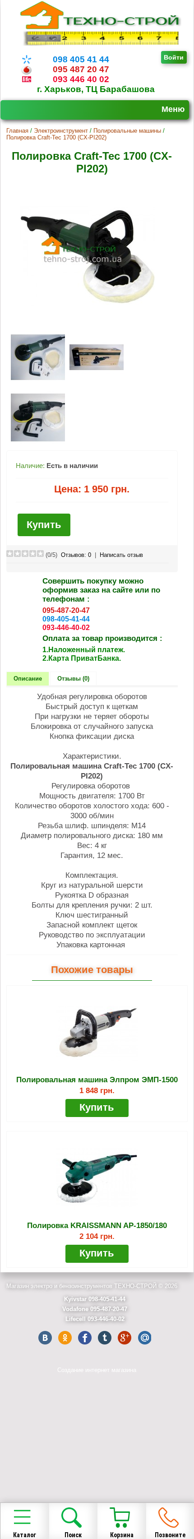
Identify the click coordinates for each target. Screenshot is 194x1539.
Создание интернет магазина (96, 1370)
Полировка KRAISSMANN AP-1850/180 (97, 1225)
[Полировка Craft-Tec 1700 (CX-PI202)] (87, 322)
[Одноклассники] (65, 1337)
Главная (17, 130)
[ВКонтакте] (45, 1337)
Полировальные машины (127, 130)
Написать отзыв (121, 555)
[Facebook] (85, 1337)
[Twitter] (104, 1337)
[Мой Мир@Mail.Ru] (144, 1337)
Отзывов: (76, 555)
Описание (28, 678)
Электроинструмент (61, 130)
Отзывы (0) (73, 678)
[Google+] (124, 1337)
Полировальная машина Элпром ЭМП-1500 (97, 1079)
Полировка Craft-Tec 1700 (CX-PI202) (56, 137)
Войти (174, 57)
